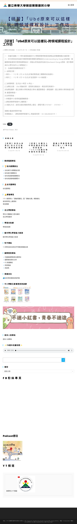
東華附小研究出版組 (9, 50)
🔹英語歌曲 (7, 265)
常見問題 (6, 204)
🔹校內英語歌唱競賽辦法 (11, 176)
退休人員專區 (7, 339)
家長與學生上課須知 (9, 201)
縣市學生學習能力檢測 (10, 237)
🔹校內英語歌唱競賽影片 (11, 178)
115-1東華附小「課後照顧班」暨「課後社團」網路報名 (21, 199)
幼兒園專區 (6, 188)
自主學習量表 (7, 217)
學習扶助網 (6, 227)
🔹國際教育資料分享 (10, 260)
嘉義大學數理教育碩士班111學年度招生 (63, 145)
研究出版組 (33, 50)
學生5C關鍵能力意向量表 (11, 214)
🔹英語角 (6, 268)
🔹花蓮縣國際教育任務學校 (12, 257)
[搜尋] (63, 360)
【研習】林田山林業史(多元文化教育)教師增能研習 (14, 145)
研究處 (38, 50)
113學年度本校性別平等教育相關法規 (15, 247)
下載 (9, 124)
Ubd (4, 124)
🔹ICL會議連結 (8, 262)
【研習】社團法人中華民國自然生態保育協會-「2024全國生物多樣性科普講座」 (38, 147)
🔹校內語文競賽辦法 (10, 173)
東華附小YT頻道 (11, 491)
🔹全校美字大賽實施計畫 (11, 170)
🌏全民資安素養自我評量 (11, 278)
